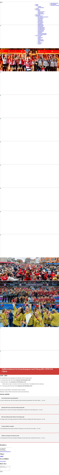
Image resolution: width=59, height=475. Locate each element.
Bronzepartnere (41, 22)
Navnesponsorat (41, 30)
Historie (39, 38)
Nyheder (37, 8)
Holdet (37, 5)
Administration (40, 39)
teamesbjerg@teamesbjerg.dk (5, 451)
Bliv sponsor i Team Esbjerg (43, 16)
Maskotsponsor (40, 31)
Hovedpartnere (40, 17)
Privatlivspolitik (3, 461)
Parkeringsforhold (41, 11)
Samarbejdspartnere (39, 15)
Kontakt (39, 43)
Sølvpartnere (40, 20)
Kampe (37, 4)
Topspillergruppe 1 (41, 27)
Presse (39, 41)
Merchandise (38, 14)
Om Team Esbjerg (39, 35)
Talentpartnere (40, 24)
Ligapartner (40, 32)
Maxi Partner (40, 18)
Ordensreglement (41, 13)
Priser (39, 10)
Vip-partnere (40, 23)
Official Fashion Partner (42, 33)
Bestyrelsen (40, 42)
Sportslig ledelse (41, 7)
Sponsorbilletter (53, 4)
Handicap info (40, 12)
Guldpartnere (40, 19)
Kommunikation (41, 40)
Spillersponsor (40, 26)
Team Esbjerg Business (55, 5)
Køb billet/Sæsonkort (54, 3)
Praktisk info (38, 9)
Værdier (39, 36)
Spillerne (39, 6)
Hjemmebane (40, 37)
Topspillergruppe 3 (41, 29)
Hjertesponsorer (41, 25)
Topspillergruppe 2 (41, 28)
